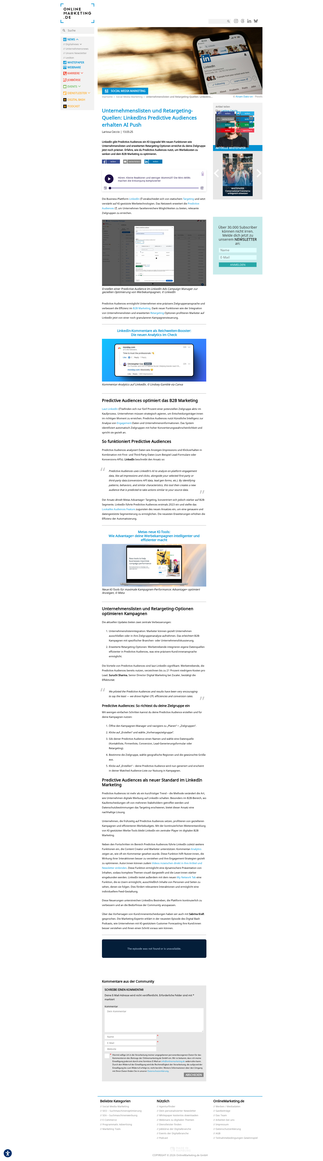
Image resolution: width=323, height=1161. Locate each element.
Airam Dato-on (244, 96)
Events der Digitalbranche (174, 1133)
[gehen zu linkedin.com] (249, 22)
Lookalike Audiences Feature (118, 509)
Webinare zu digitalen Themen (176, 1120)
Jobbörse (74, 80)
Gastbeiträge (223, 1110)
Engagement (124, 423)
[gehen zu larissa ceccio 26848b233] (251, 121)
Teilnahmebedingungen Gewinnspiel (237, 1138)
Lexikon (70, 57)
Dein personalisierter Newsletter (177, 1110)
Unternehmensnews (77, 48)
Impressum (222, 1124)
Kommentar (111, 1006)
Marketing (144, 308)
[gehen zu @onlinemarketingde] (243, 22)
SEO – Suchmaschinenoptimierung (122, 1110)
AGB (218, 1133)
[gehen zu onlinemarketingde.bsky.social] (256, 22)
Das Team (221, 1115)
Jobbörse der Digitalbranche (175, 1129)
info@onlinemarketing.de (173, 1061)
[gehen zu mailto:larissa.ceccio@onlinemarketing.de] (251, 117)
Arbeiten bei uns (225, 1120)
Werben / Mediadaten (228, 1106)
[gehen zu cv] (251, 126)
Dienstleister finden (170, 1124)
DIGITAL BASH (76, 99)
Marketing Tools (111, 1129)
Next (257, 173)
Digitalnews (72, 44)
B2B (135, 308)
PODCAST (73, 106)
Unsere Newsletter (76, 53)
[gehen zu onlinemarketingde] (236, 22)
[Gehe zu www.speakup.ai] (203, 174)
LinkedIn (134, 198)
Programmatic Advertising (117, 1124)
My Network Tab (186, 877)
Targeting (188, 198)
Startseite (107, 96)
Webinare (74, 67)
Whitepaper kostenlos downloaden (178, 1115)
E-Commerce (109, 1120)
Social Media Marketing (129, 96)
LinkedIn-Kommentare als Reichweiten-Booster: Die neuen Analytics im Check (154, 332)
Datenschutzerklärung (158, 1071)
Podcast (163, 1138)
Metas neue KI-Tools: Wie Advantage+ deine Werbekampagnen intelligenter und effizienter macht (154, 536)
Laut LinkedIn (110, 409)
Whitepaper (75, 62)
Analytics (196, 849)
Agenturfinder (167, 1106)
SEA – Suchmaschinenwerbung (119, 1115)
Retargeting (157, 313)
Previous (218, 173)
